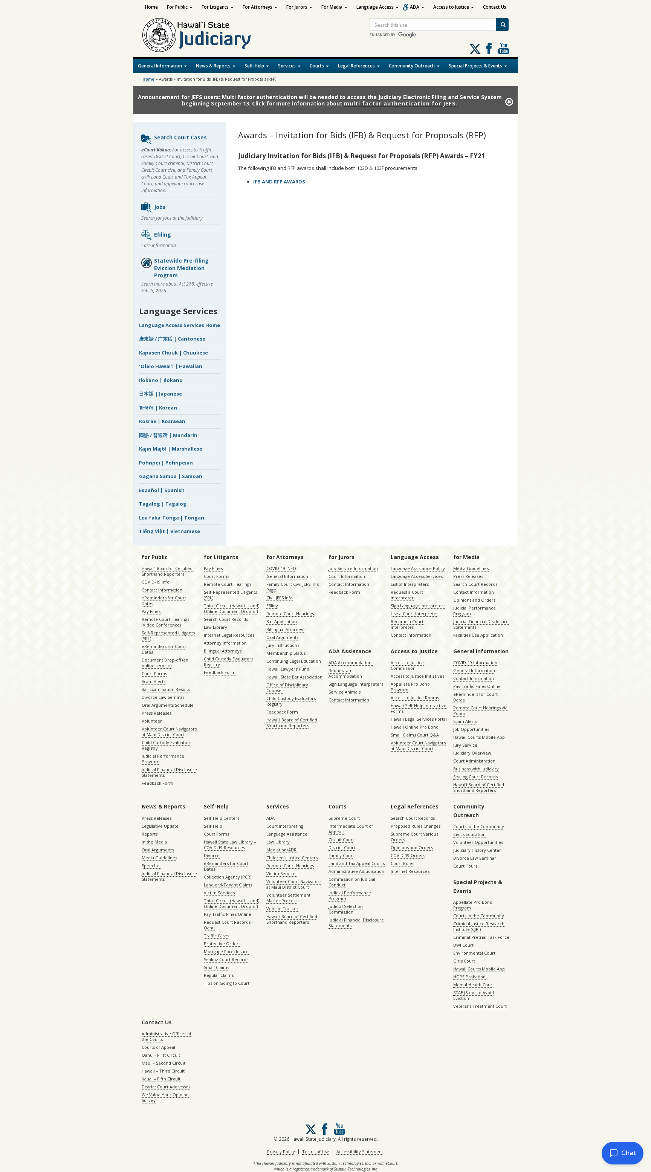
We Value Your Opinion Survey (165, 1097)
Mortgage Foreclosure (226, 951)
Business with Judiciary (476, 769)
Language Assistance (286, 834)
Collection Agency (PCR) (227, 877)
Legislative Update (160, 826)
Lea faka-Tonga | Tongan (171, 517)
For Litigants (216, 7)
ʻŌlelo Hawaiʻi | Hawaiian (170, 366)
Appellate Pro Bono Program (410, 686)
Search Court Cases (180, 137)
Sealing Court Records (475, 776)
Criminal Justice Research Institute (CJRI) (478, 926)
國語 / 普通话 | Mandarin (168, 435)
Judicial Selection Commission (346, 909)
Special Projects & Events (476, 66)
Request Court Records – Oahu (229, 925)
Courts (317, 66)
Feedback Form (157, 783)
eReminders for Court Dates (164, 600)
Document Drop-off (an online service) (165, 662)
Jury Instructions (282, 645)
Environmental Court (474, 953)
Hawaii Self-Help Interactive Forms (418, 708)
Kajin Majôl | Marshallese (170, 448)
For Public (178, 7)
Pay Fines (151, 611)
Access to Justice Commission (407, 665)
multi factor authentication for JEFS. (401, 103)
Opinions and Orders (474, 600)
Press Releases (156, 713)
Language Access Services (417, 576)
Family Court (341, 855)
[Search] (502, 24)
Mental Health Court (473, 984)
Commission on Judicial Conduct (352, 882)
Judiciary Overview (472, 753)
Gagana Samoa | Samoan (170, 476)
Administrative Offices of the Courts (166, 1036)
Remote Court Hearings (227, 584)
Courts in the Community (478, 826)
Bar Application (281, 621)
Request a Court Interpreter (407, 595)
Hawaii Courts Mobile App (479, 737)
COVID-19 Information (475, 662)
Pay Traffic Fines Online (477, 686)
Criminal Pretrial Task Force (481, 937)
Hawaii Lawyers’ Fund (287, 669)
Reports (149, 834)
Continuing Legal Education (293, 661)
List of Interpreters (410, 584)
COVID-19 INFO (281, 568)
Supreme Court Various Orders (414, 836)
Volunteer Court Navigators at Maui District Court (169, 731)
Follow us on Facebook (489, 48)
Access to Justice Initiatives (417, 676)
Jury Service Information (353, 568)
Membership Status (286, 653)
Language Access (375, 7)
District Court (342, 847)
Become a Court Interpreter (407, 624)
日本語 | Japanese (160, 393)
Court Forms (154, 673)
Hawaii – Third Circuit (163, 1071)
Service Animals (345, 692)
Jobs (160, 207)
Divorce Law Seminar (163, 697)
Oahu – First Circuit (161, 1055)
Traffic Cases (216, 935)
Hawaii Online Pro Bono (415, 727)
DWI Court (463, 945)
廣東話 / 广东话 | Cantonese (172, 338)
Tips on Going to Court (226, 983)
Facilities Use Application (478, 635)
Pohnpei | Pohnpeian (166, 462)
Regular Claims (219, 975)
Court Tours (465, 866)
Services (287, 66)
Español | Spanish (162, 490)
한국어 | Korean (158, 407)
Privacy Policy (281, 1151)
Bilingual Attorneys (222, 651)
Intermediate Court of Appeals (351, 828)
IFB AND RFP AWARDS (279, 181)
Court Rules (402, 863)
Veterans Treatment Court (480, 1006)
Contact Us (494, 7)
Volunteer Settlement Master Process (288, 897)
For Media (332, 7)
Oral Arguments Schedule (168, 705)
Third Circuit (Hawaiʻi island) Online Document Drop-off (231, 608)
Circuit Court (341, 839)
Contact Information (162, 590)
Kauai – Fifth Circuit (161, 1079)
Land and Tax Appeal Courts (357, 863)
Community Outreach (412, 66)
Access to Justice (451, 7)
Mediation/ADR (281, 850)
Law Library (215, 627)
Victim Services (219, 892)
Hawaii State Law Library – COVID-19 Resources (230, 844)
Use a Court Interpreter (414, 613)
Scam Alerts (153, 681)
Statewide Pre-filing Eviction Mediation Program (181, 268)
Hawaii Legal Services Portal (419, 719)
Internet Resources (410, 871)
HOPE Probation (469, 976)
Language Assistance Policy (418, 568)
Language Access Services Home (179, 325)
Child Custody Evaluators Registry (166, 745)
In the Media (154, 842)
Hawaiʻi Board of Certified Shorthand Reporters (167, 571)
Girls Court (464, 961)
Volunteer (152, 721)
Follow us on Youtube (503, 48)
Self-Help (255, 66)
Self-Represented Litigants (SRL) (168, 635)
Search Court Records (226, 619)
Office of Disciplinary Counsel (287, 687)
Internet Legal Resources (229, 635)
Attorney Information (225, 643)
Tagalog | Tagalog (162, 503)
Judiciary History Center (477, 850)
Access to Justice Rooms (415, 697)
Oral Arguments (282, 637)
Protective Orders (222, 943)
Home (151, 7)
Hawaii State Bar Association (294, 677)
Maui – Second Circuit (163, 1063)
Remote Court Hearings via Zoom (480, 710)
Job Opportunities (471, 729)
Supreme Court (344, 818)
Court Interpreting (284, 826)
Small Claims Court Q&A (415, 735)
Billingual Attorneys (285, 629)
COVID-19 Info (156, 582)
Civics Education (469, 834)
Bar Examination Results (166, 689)
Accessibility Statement (359, 1151)
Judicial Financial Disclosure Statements (169, 772)
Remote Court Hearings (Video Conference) (165, 622)
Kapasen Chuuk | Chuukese (173, 352)
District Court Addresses (166, 1086)
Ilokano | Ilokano (161, 380)
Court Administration (474, 761)
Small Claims (216, 967)
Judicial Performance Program (163, 758)
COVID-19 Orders (408, 855)
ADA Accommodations (351, 662)
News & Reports (214, 66)
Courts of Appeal (158, 1047)
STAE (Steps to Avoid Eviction (473, 995)
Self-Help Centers (221, 818)
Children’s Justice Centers (292, 857)
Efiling (162, 234)
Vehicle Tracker (282, 908)
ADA (415, 7)
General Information (160, 66)
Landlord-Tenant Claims (228, 885)
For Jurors (297, 7)
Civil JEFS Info (279, 598)
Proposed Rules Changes (415, 826)
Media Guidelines (471, 568)
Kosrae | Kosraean (162, 421)
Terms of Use (315, 1151)
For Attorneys (258, 7)
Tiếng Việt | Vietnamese (169, 531)
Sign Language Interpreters (418, 605)
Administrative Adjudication (356, 871)
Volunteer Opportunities (478, 842)
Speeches (151, 865)
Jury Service (465, 745)
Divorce (212, 855)
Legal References (357, 66)
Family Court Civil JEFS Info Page (292, 587)
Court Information (347, 576)
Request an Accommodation (345, 673)
